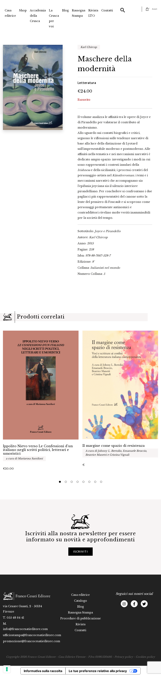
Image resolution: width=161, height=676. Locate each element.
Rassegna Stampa (78, 13)
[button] (60, 482)
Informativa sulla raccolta (43, 671)
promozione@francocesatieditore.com (31, 641)
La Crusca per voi (54, 18)
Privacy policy (123, 657)
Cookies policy (145, 657)
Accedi (154, 9)
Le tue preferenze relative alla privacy (98, 671)
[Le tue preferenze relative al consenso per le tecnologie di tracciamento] (7, 669)
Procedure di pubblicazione (80, 618)
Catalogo (80, 600)
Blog (65, 10)
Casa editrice (10, 13)
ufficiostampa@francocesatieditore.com (32, 635)
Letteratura (87, 83)
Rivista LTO (93, 13)
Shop (23, 10)
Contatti (107, 10)
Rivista (80, 624)
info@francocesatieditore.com (25, 629)
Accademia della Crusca (38, 16)
